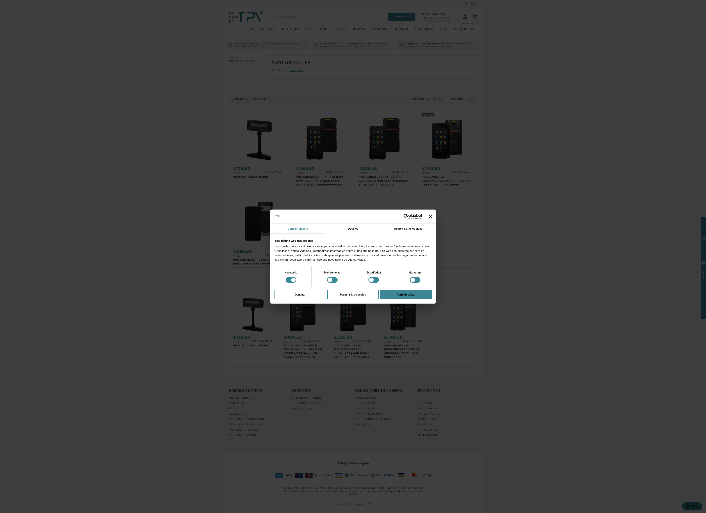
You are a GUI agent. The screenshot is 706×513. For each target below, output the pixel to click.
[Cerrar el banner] (430, 216)
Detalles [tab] (353, 228)
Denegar (300, 294)
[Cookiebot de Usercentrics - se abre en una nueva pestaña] (406, 216)
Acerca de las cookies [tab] (408, 228)
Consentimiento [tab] (298, 228)
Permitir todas (406, 294)
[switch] (332, 280)
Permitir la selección (353, 294)
